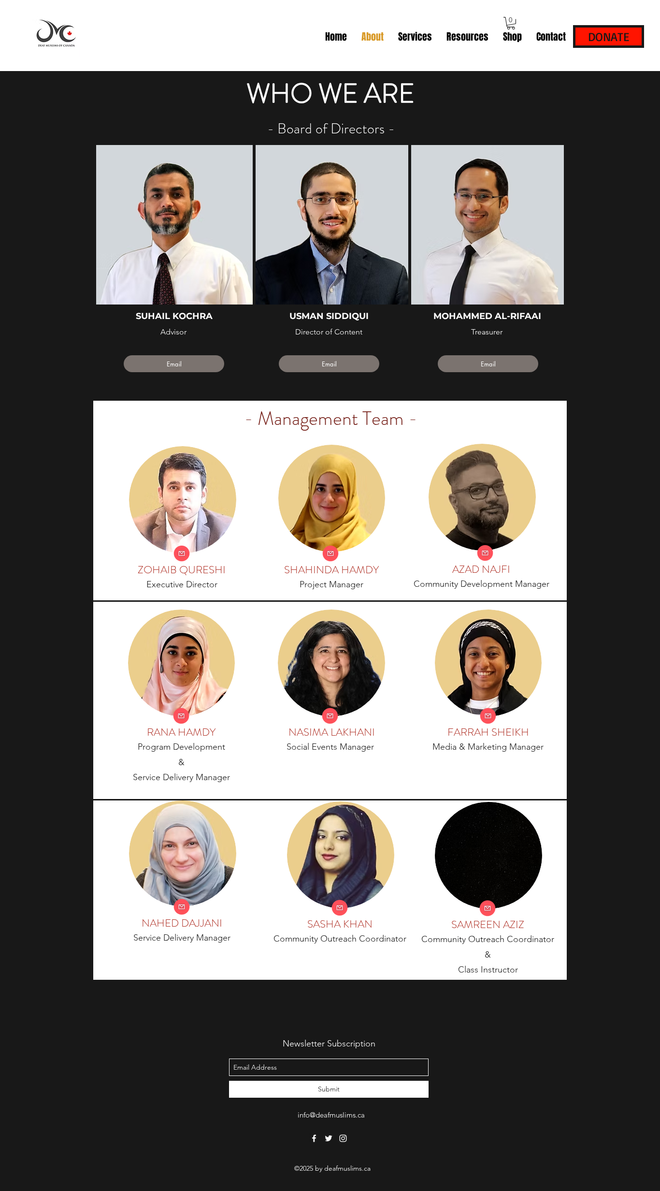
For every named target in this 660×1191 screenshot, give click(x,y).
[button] (510, 23)
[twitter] (328, 1138)
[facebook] (314, 1138)
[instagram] (343, 1138)
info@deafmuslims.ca (331, 1114)
